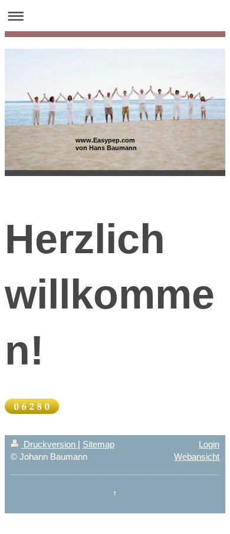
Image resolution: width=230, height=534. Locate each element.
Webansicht (196, 457)
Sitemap (98, 444)
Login (209, 444)
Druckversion (49, 444)
